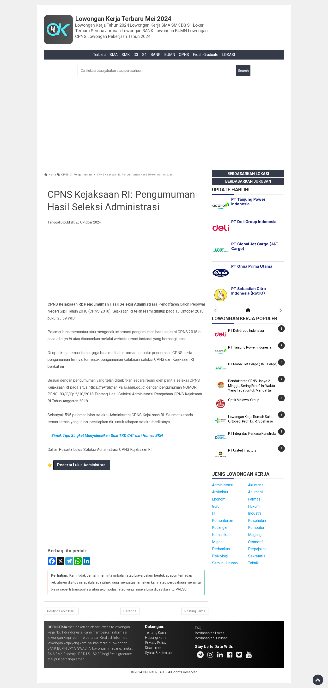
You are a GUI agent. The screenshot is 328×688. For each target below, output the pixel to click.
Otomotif (255, 542)
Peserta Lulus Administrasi (81, 465)
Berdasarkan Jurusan (248, 181)
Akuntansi (256, 485)
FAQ (198, 628)
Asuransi (255, 492)
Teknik (253, 563)
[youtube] (249, 654)
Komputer (256, 527)
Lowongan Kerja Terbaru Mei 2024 (123, 18)
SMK (125, 54)
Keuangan (220, 527)
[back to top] (318, 680)
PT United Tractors (242, 450)
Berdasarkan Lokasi (248, 173)
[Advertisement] (164, 122)
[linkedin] (220, 654)
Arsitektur (220, 492)
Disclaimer (153, 648)
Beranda (129, 611)
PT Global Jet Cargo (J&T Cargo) (252, 364)
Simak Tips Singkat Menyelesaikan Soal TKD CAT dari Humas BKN (107, 435)
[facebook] (229, 654)
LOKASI (228, 54)
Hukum (254, 506)
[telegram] (200, 654)
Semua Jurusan (225, 563)
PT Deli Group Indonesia (246, 330)
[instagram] (210, 654)
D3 (136, 54)
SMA (113, 54)
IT (213, 513)
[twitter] (239, 654)
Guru (215, 506)
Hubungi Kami (155, 638)
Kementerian (222, 520)
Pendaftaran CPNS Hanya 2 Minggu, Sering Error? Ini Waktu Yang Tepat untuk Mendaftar (251, 385)
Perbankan (221, 549)
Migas (217, 542)
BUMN (169, 54)
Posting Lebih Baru (61, 611)
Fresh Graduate (205, 54)
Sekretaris (256, 556)
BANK (155, 54)
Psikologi (220, 556)
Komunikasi (221, 534)
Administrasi (222, 485)
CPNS (184, 54)
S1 (144, 54)
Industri (254, 513)
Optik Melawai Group (243, 400)
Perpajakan (257, 549)
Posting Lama (194, 611)
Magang (254, 534)
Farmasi (254, 499)
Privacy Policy (155, 643)
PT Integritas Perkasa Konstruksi (252, 433)
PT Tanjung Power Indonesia (249, 347)
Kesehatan (257, 520)
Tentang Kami (155, 632)
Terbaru (99, 54)
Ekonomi (219, 499)
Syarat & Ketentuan (159, 653)
